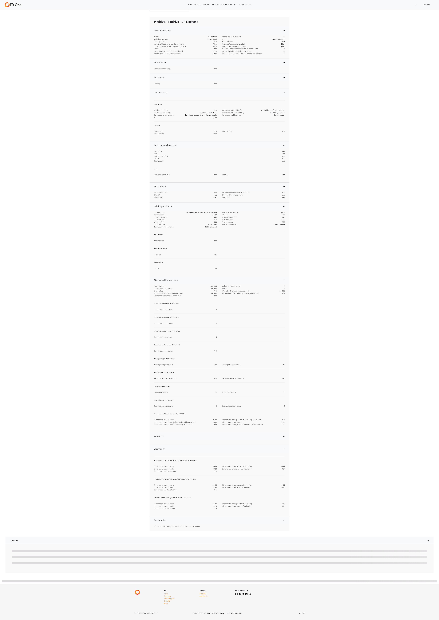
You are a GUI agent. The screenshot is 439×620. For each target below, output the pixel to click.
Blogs (166, 603)
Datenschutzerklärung (215, 613)
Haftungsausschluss (234, 613)
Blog (235, 5)
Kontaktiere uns (245, 5)
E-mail (301, 613)
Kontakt (167, 601)
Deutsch (427, 5)
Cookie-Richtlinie (199, 613)
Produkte (197, 5)
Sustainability (226, 5)
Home (190, 5)
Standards (206, 5)
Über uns (215, 5)
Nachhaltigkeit (169, 599)
